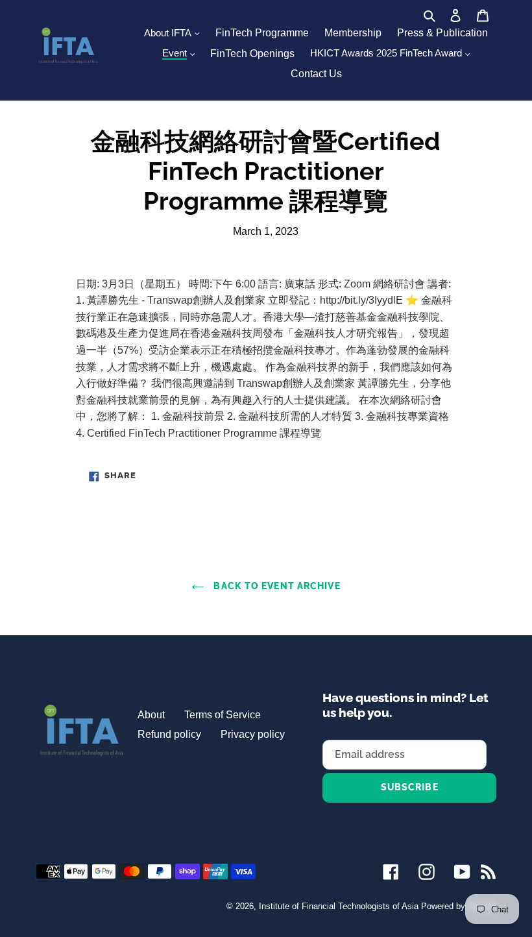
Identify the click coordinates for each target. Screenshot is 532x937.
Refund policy (169, 734)
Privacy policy (253, 734)
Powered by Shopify (458, 906)
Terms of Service (222, 714)
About (151, 714)
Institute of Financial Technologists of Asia (338, 906)
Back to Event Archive (275, 586)
